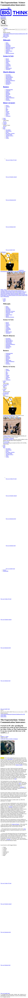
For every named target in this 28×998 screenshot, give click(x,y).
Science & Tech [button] (8, 320)
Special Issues (8, 131)
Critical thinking (6, 33)
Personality (8, 81)
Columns (5, 122)
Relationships (8, 82)
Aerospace (8, 61)
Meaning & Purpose (10, 53)
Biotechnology (9, 68)
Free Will (25, 33)
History (7, 105)
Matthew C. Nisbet (4, 736)
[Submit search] (4, 31)
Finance (7, 91)
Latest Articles (6, 36)
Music (7, 109)
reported (10, 806)
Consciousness (9, 79)
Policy (7, 114)
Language (8, 49)
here (15, 778)
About (7, 136)
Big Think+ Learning (10, 133)
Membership (3, 18)
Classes (4, 124)
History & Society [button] (9, 366)
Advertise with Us (9, 135)
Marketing (8, 93)
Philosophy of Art (9, 48)
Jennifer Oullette (19, 764)
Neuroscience (8, 75)
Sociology (8, 113)
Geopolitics (8, 116)
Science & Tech (8, 56)
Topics (5, 37)
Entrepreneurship (9, 89)
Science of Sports (15, 824)
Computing (8, 64)
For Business (3, 16)
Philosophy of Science (10, 47)
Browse (4, 126)
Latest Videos (6, 34)
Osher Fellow (10, 759)
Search (5, 28)
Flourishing (8, 45)
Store (4, 127)
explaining (22, 787)
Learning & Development (8, 415)
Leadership (8, 90)
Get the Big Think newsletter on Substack (9, 738)
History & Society (9, 103)
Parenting (8, 84)
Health (7, 62)
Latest (4, 118)
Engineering (8, 65)
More (4, 128)
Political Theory (9, 50)
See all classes (6, 392)
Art (6, 107)
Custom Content (6, 435)
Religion (7, 43)
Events (7, 132)
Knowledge (8, 46)
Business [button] (6, 350)
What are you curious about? (9, 29)
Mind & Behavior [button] (9, 336)
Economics (8, 100)
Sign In (2, 296)
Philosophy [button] (6, 304)
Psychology (8, 74)
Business (6, 87)
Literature (8, 106)
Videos (4, 119)
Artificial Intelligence (10, 97)
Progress (7, 111)
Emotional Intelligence (19, 33)
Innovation (8, 94)
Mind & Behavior (9, 72)
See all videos (6, 384)
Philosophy (12, 33)
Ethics (7, 42)
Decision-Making (9, 77)
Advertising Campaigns (8, 439)
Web (20, 783)
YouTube (8, 839)
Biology (7, 59)
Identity (7, 52)
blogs (25, 828)
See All (4, 121)
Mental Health (9, 78)
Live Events (5, 442)
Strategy (7, 95)
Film (7, 110)
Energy (7, 66)
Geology (7, 63)
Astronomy (8, 69)
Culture (7, 112)
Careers (7, 138)
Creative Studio (9, 134)
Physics (7, 58)
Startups (7, 98)
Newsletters (8, 129)
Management (8, 96)
